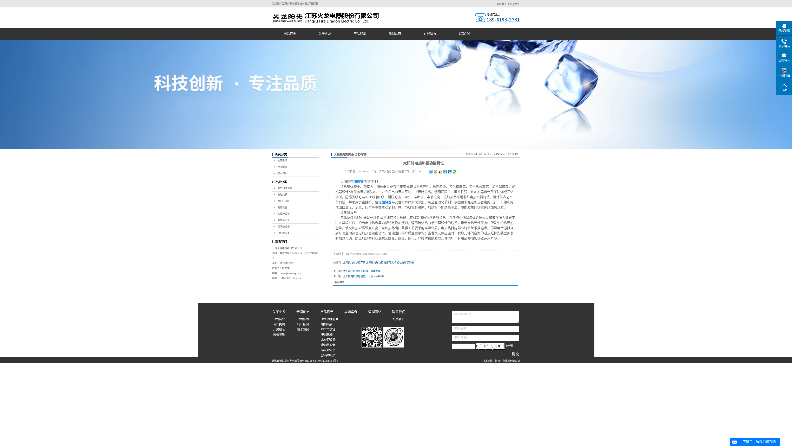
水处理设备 (283, 213)
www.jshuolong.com (290, 273)
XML (517, 4)
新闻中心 (499, 154)
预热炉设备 (283, 233)
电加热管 (282, 194)
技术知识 (282, 173)
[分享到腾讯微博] (445, 171)
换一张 (509, 345)
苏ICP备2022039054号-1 (325, 360)
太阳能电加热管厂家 (354, 262)
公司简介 (279, 319)
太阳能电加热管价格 (402, 262)
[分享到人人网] (450, 171)
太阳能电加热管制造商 (378, 262)
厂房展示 (279, 329)
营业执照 (279, 324)
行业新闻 (282, 167)
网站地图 (501, 4)
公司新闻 (282, 160)
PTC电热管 (283, 201)
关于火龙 (325, 33)
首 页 (487, 154)
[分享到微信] (454, 171)
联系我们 (465, 33)
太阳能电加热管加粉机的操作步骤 (361, 271)
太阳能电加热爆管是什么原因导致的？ (364, 276)
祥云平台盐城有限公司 (507, 360)
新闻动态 (395, 33)
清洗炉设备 (283, 226)
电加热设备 (283, 220)
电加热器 (282, 207)
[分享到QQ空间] (435, 171)
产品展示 (360, 33)
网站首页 (290, 33)
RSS (510, 4)
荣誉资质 (279, 334)
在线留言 (430, 33)
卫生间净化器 (284, 188)
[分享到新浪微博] (440, 171)
